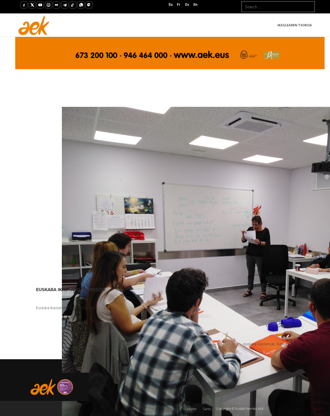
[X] (32, 5)
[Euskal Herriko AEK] (34, 25)
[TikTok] (72, 5)
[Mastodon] (89, 5)
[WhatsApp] (81, 5)
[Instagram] (48, 5)
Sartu (207, 408)
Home (192, 408)
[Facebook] (24, 5)
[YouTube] (40, 5)
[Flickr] (56, 5)
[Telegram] (64, 5)
